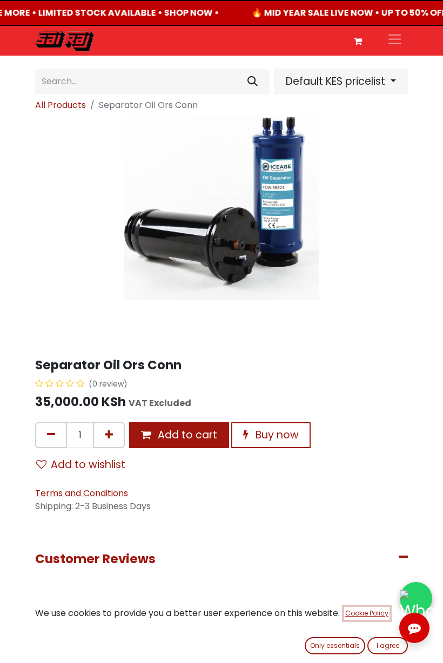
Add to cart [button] (186, 435)
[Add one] (109, 435)
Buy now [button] (276, 435)
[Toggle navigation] (394, 41)
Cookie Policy (366, 613)
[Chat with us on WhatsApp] (416, 598)
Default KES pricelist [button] (337, 81)
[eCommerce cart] (357, 41)
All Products (60, 105)
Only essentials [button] (335, 645)
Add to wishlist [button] (88, 464)
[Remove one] (51, 435)
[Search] (253, 81)
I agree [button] (388, 645)
